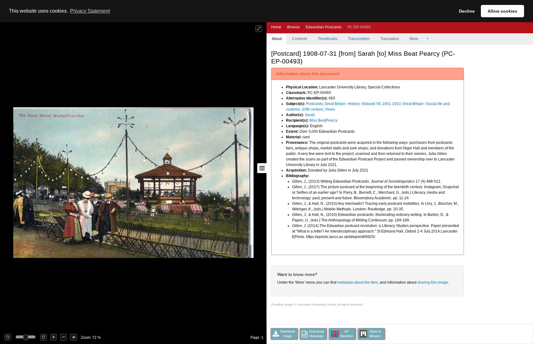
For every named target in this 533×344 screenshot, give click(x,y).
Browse (293, 27)
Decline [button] (467, 11)
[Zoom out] (63, 337)
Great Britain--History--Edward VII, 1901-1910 (362, 104)
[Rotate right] (43, 337)
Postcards (314, 104)
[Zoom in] (53, 337)
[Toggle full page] (258, 28)
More (414, 39)
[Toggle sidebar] (261, 168)
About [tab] (277, 39)
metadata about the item (357, 282)
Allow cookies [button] (502, 11)
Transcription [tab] (359, 39)
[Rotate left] (7, 337)
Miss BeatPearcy (323, 120)
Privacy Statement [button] (90, 11)
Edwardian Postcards (323, 27)
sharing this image (432, 282)
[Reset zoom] (73, 337)
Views (330, 109)
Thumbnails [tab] (327, 39)
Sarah (310, 115)
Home (276, 27)
